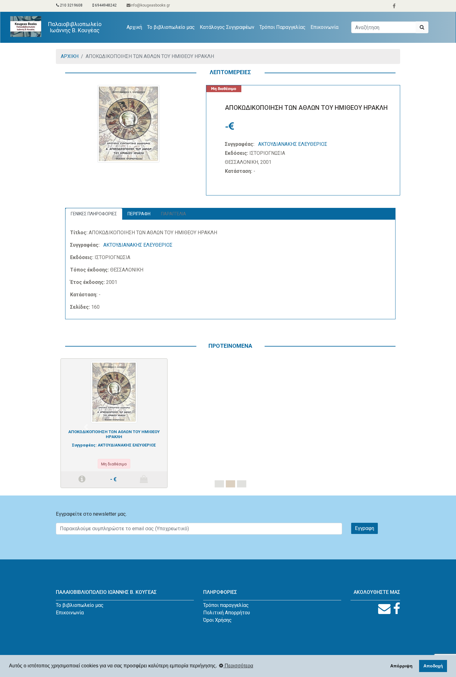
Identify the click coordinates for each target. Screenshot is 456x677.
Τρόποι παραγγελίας (226, 605)
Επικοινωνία (324, 27)
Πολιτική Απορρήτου (226, 613)
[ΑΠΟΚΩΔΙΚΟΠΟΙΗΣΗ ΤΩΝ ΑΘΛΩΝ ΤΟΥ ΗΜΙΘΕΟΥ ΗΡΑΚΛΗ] (114, 392)
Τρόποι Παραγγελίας (282, 27)
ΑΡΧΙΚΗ (69, 56)
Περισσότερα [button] (238, 665)
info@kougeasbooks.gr (150, 5)
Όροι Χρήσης (217, 620)
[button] (85, 426)
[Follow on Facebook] (396, 609)
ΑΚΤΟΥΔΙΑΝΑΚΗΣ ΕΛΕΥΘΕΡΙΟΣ (292, 144)
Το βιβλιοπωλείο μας (171, 27)
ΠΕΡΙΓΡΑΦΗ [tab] (138, 213)
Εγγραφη (364, 528)
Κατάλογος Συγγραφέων (227, 27)
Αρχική (136, 27)
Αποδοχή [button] (433, 665)
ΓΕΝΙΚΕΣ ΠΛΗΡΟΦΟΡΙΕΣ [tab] (94, 213)
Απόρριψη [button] (401, 665)
